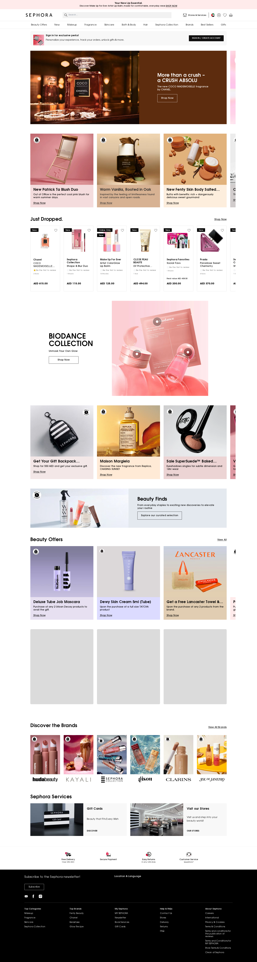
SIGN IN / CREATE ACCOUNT (206, 38)
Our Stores (193, 831)
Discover (92, 831)
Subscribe (34, 887)
